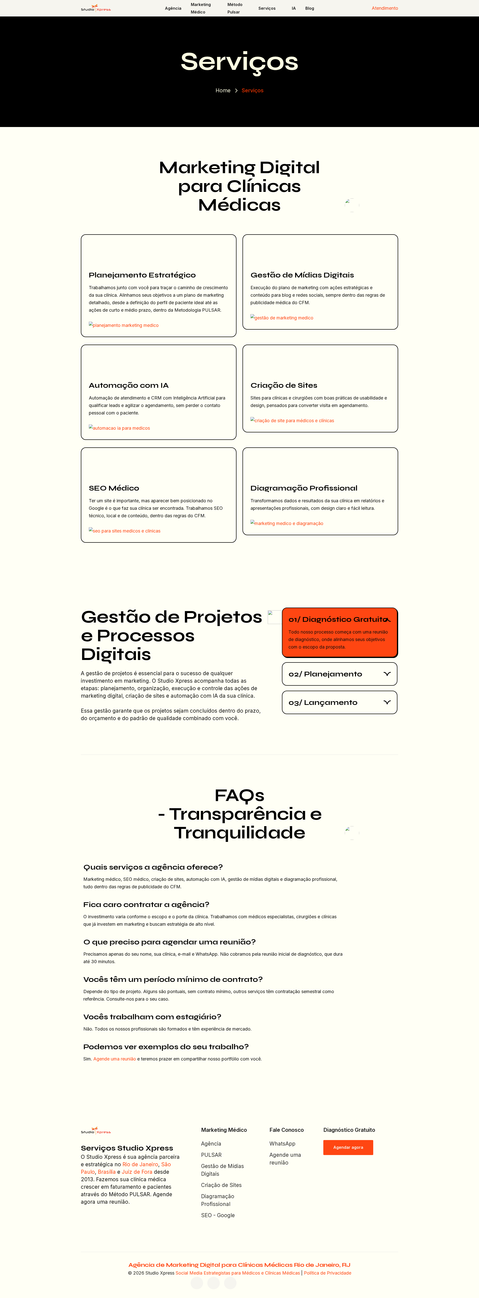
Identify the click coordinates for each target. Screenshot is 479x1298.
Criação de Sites (221, 1185)
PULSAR (211, 1155)
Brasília (107, 1172)
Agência (211, 1144)
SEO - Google (218, 1215)
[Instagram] (213, 1283)
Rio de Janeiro (140, 1164)
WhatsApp (282, 1144)
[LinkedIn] (230, 1283)
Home (223, 90)
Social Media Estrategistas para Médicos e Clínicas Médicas (238, 1273)
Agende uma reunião (114, 1058)
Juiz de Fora (137, 1172)
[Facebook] (197, 1283)
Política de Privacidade (327, 1273)
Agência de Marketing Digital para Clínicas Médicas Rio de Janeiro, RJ (239, 1265)
